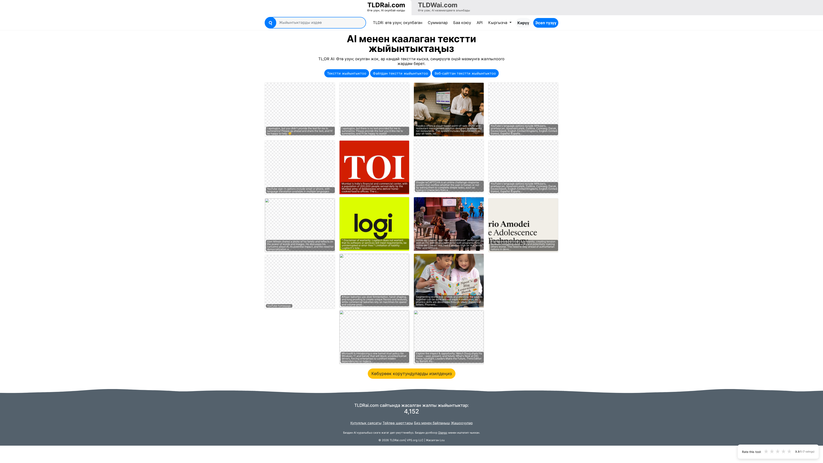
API (480, 22)
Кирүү (523, 23)
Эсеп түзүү (545, 23)
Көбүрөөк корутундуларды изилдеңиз (411, 373)
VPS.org (412, 440)
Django (442, 432)
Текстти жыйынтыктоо (346, 73)
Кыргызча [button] (498, 22)
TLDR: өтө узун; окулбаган (398, 22)
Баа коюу (462, 22)
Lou (442, 440)
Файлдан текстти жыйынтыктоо (400, 73)
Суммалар (438, 22)
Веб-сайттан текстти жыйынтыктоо (465, 73)
